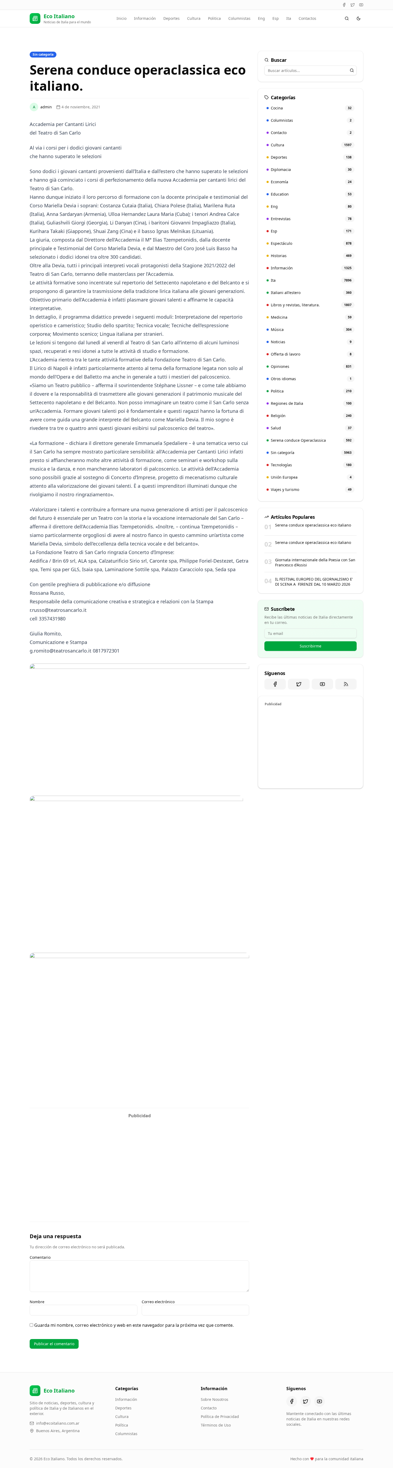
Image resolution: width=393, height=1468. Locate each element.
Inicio (121, 18)
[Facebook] (344, 5)
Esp (275, 18)
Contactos (307, 18)
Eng (261, 18)
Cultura (194, 18)
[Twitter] (352, 5)
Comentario (40, 1257)
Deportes (171, 18)
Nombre (37, 1301)
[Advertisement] (139, 1158)
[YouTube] (361, 5)
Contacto (209, 1407)
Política (121, 1425)
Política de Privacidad (220, 1416)
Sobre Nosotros (214, 1399)
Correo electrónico (158, 1301)
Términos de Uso (216, 1425)
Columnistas (239, 18)
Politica (214, 18)
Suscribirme (310, 646)
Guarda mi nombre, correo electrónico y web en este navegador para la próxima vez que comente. (134, 1325)
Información (145, 18)
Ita (288, 18)
